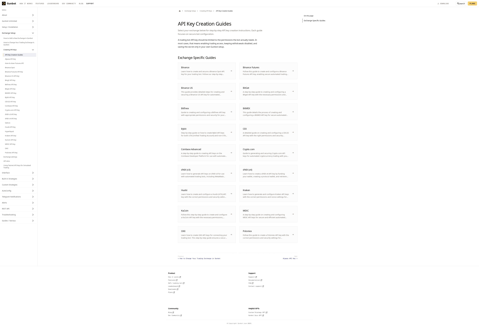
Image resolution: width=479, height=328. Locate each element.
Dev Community (69, 3)
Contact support (255, 286)
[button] (18, 15)
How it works (26, 3)
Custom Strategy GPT (256, 312)
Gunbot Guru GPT (255, 315)
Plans (472, 3)
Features (40, 3)
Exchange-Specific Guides (314, 20)
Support (251, 277)
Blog (81, 3)
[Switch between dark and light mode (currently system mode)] (452, 3)
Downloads (172, 289)
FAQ (249, 283)
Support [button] (90, 3)
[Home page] (179, 10)
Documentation (254, 280)
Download (444, 3)
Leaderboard (53, 3)
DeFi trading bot (175, 283)
